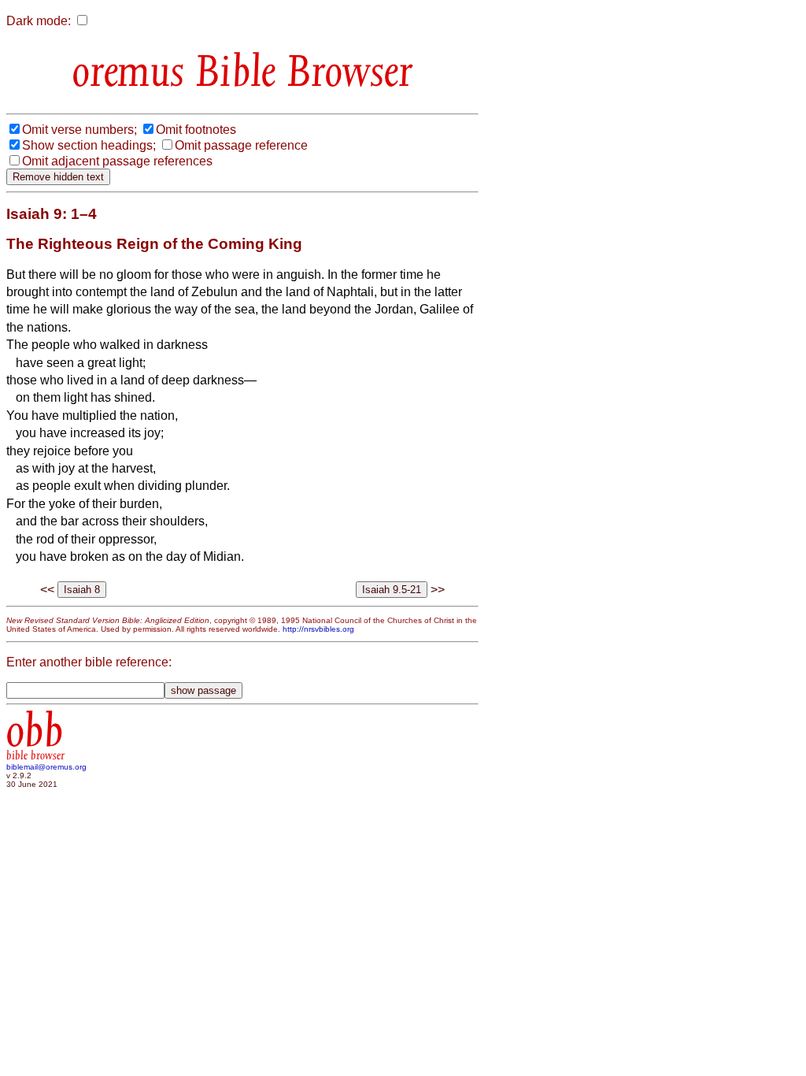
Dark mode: (38, 21)
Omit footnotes (196, 129)
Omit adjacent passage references (117, 161)
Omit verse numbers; (79, 129)
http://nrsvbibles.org (318, 629)
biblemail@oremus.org (46, 766)
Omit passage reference (241, 145)
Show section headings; (89, 145)
